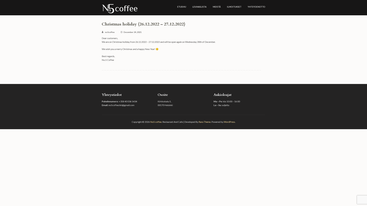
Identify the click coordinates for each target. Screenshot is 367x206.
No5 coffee (156, 121)
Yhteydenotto (256, 6)
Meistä (217, 6)
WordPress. (229, 121)
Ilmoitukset (234, 6)
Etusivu (181, 6)
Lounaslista (199, 6)
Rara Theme (205, 121)
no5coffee (110, 32)
